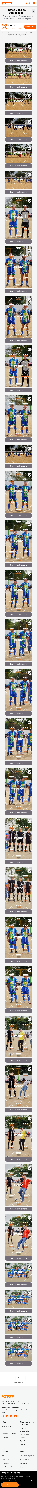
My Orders (5, 1463)
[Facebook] (11, 1416)
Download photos (7, 1467)
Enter (3, 1456)
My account (6, 1459)
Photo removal (25, 1459)
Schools (22, 1441)
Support (23, 1467)
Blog (3, 1430)
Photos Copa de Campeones (16, 11)
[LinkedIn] (7, 1416)
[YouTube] (15, 1416)
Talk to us (23, 1463)
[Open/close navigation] (34, 3)
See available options (18, 61)
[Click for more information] (28, 35)
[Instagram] (3, 1416)
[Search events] (26, 3)
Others (22, 1444)
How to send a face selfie (14, 28)
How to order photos (27, 1456)
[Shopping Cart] (30, 3)
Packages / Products (9, 1433)
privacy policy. (27, 1480)
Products (5, 1437)
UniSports (27, 19)
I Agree (10, 1485)
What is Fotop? (7, 1426)
